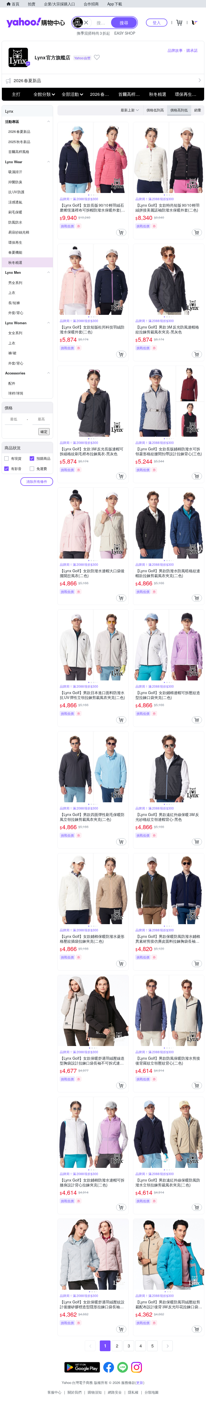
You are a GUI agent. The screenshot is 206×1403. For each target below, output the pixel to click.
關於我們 (75, 1392)
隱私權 (133, 1392)
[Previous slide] (61, 157)
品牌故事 (175, 50)
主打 (16, 94)
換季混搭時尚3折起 (93, 33)
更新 (139, 1382)
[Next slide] (125, 157)
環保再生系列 (187, 94)
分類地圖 (152, 1392)
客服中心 (54, 1392)
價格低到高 (155, 109)
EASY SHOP (124, 33)
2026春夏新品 (27, 80)
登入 (157, 22)
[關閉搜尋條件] (86, 22)
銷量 (197, 109)
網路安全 (115, 1392)
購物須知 (95, 1392)
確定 (44, 431)
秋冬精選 (157, 94)
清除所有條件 (36, 481)
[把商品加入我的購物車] (121, 232)
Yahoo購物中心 (35, 22)
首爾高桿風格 (131, 94)
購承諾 (192, 50)
